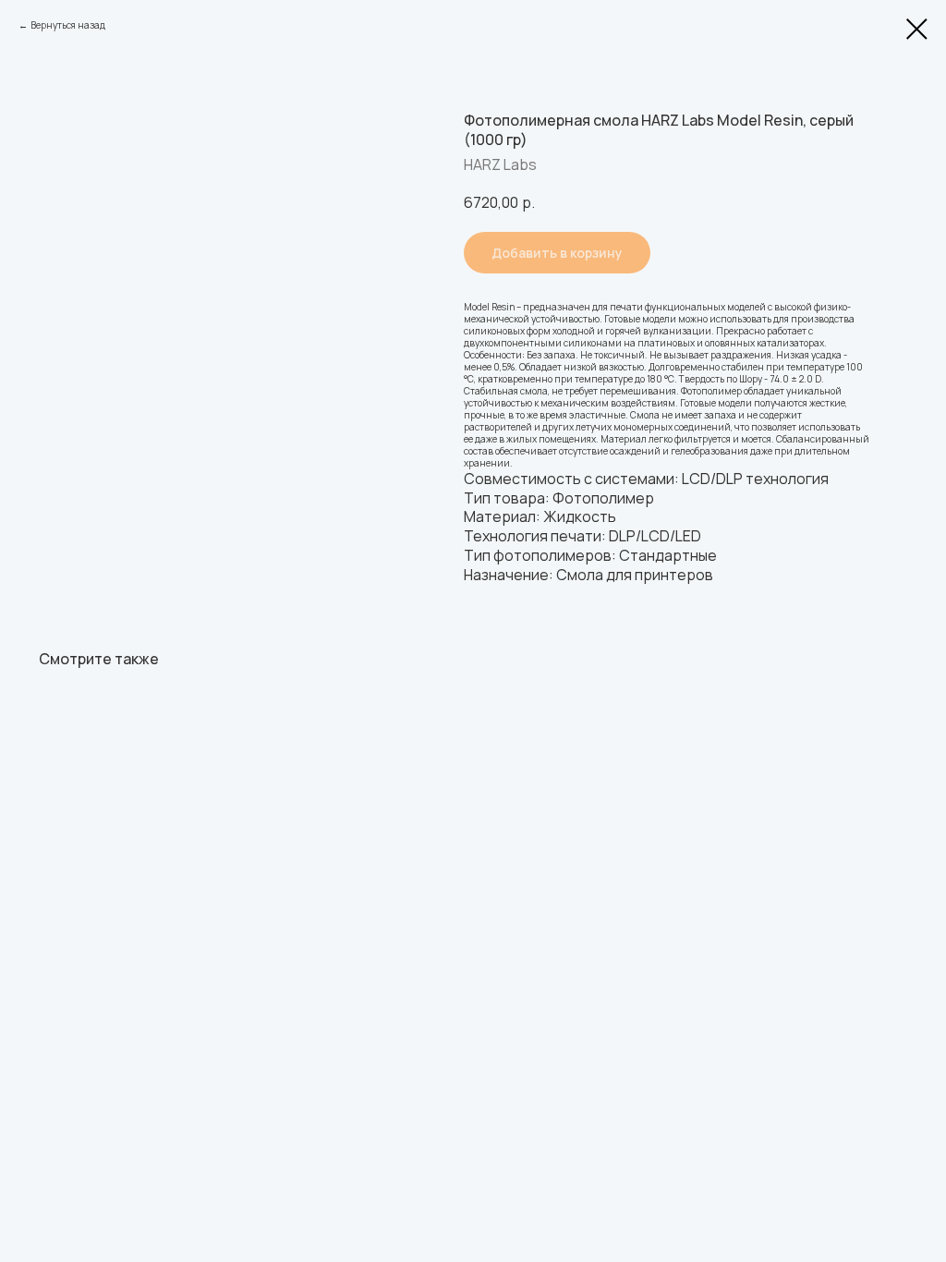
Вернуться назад (67, 24)
